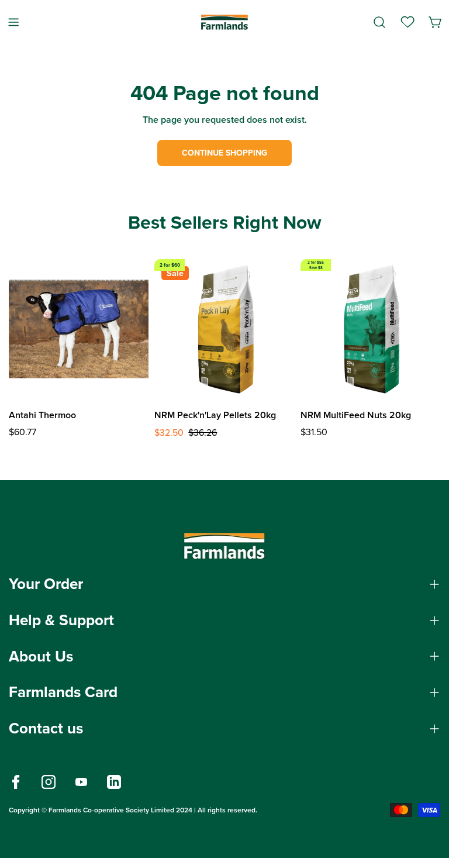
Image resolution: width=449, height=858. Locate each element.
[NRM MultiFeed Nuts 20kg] (370, 329)
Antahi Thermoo (42, 415)
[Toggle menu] (13, 22)
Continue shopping (224, 153)
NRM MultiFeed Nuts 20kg (356, 415)
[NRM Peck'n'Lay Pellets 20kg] (224, 329)
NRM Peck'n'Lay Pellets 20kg (215, 415)
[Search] (379, 22)
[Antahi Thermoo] (78, 329)
